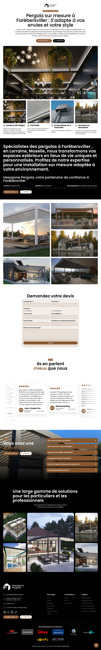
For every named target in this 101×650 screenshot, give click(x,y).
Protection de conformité (88, 608)
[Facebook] (4, 612)
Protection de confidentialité (89, 611)
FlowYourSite (66, 646)
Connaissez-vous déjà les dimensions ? (63, 321)
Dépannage (50, 608)
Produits (49, 600)
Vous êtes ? (26, 308)
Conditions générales (87, 603)
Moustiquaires (68, 603)
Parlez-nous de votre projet (32, 328)
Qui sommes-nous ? (52, 611)
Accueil (49, 598)
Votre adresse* (28, 321)
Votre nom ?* (55, 301)
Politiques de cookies (87, 600)
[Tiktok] (15, 612)
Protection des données (88, 606)
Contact (49, 613)
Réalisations (50, 603)
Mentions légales (86, 598)
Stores (66, 600)
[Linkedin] (12, 612)
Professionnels (50, 606)
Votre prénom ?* (28, 301)
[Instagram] (8, 612)
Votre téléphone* (56, 314)
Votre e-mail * (27, 314)
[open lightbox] (26, 230)
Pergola (66, 598)
